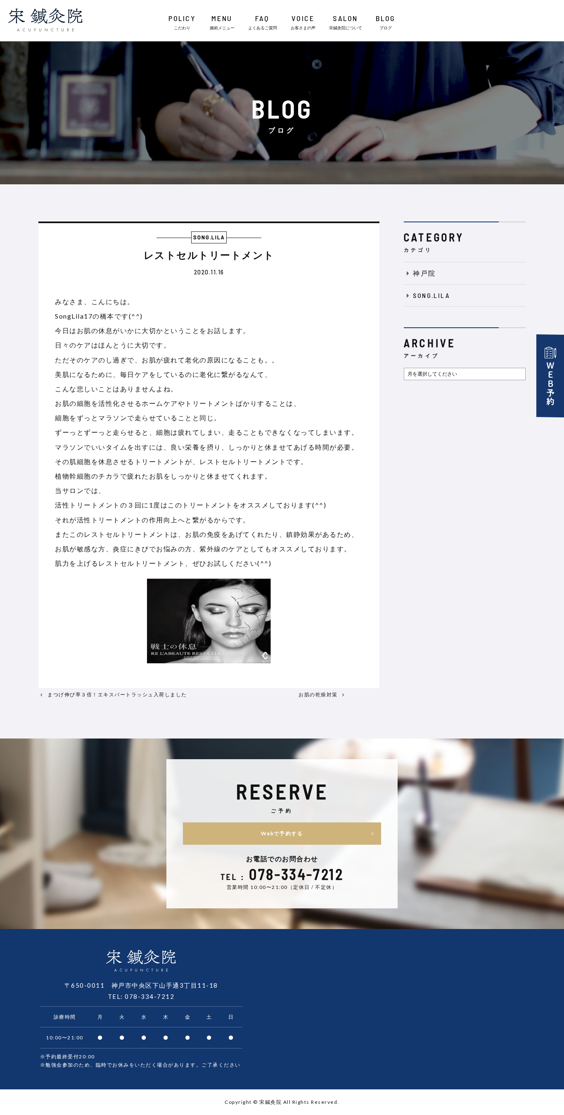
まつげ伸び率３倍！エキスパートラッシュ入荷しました (117, 694)
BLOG (386, 22)
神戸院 (424, 273)
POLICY (182, 22)
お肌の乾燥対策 (318, 694)
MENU (222, 22)
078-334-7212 (149, 996)
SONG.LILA (431, 295)
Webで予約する (282, 833)
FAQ (262, 22)
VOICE (303, 22)
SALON (345, 22)
